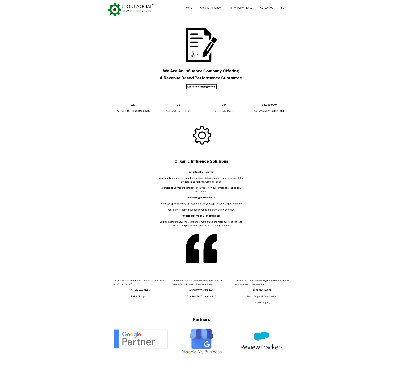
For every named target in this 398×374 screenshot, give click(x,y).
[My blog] (131, 9)
